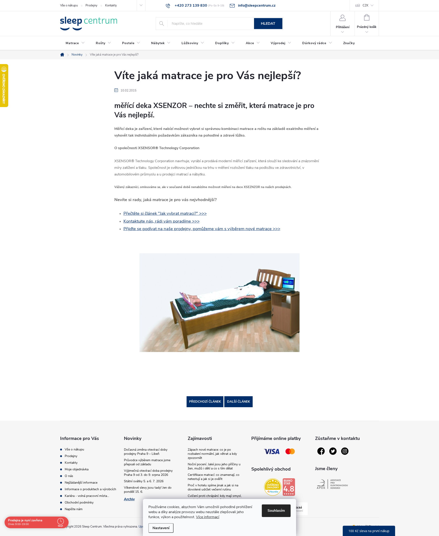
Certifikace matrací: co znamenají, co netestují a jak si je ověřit (213, 477)
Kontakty (111, 5)
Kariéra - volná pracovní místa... (87, 496)
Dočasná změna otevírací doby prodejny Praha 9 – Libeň (145, 451)
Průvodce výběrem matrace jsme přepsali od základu (147, 462)
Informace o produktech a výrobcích (90, 489)
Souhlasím (276, 510)
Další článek (238, 401)
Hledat (268, 23)
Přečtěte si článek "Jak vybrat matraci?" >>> (165, 213)
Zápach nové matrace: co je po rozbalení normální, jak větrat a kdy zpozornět (212, 453)
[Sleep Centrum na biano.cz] (288, 487)
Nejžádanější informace (81, 482)
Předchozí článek (205, 401)
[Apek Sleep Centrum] (332, 484)
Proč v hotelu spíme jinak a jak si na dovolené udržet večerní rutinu (213, 487)
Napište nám (74, 509)
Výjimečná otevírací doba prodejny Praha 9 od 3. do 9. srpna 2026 (148, 473)
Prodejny (91, 5)
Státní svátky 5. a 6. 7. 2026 (143, 481)
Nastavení (161, 528)
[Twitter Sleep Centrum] (333, 451)
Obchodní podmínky (79, 502)
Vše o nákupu (69, 5)
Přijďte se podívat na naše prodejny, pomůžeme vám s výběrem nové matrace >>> (201, 229)
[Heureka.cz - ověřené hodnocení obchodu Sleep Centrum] (272, 487)
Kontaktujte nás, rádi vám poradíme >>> (161, 221)
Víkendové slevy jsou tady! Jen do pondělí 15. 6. (147, 489)
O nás (69, 476)
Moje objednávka (76, 469)
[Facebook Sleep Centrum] (321, 451)
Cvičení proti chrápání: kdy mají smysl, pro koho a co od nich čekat (214, 498)
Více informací (207, 517)
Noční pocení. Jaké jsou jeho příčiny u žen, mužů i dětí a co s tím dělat (214, 466)
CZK (365, 5)
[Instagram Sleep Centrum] (345, 451)
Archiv (129, 499)
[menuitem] (75, 43)
